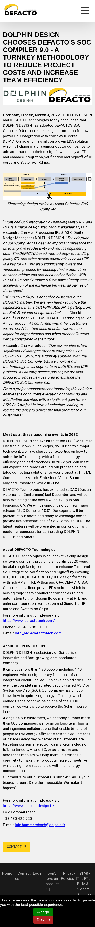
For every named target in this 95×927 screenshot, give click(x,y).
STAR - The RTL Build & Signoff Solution (84, 884)
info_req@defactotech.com (38, 633)
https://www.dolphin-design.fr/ (28, 805)
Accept (43, 912)
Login (37, 873)
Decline (43, 919)
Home (7, 873)
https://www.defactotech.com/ (29, 620)
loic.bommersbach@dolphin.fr (40, 825)
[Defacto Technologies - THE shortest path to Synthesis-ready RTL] (20, 8)
